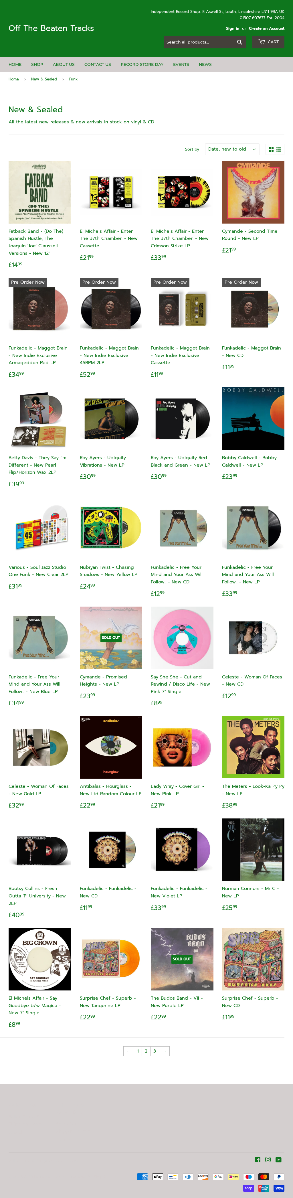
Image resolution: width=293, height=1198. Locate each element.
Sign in (232, 28)
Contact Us (97, 64)
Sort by (192, 149)
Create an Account (266, 28)
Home (15, 64)
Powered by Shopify (89, 1177)
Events (181, 64)
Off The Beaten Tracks (51, 28)
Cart (273, 41)
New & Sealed (44, 79)
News (205, 64)
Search (16, 1132)
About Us (64, 64)
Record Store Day (142, 64)
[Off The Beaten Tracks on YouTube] (279, 1160)
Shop (37, 64)
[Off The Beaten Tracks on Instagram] (268, 1160)
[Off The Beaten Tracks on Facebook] (258, 1160)
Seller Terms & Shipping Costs (26, 1120)
